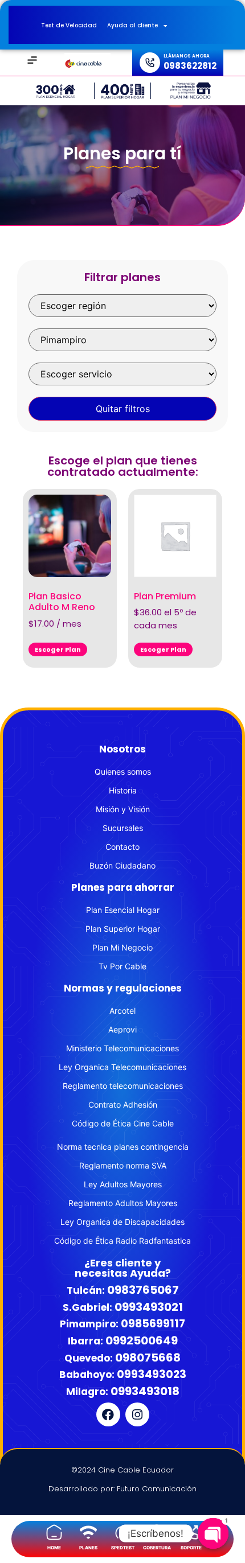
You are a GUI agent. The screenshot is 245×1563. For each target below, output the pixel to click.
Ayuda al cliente (132, 25)
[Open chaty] (213, 1524)
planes (88, 1547)
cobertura (157, 1547)
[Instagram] (137, 1414)
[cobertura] (156, 1532)
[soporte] (190, 1532)
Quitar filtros (123, 408)
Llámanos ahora (187, 56)
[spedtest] (122, 1532)
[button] (32, 61)
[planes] (88, 1532)
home (54, 1547)
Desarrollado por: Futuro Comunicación (122, 1488)
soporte (191, 1547)
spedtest (122, 1547)
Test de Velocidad (69, 25)
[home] (54, 1532)
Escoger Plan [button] (58, 649)
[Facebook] (108, 1414)
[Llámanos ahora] (150, 62)
